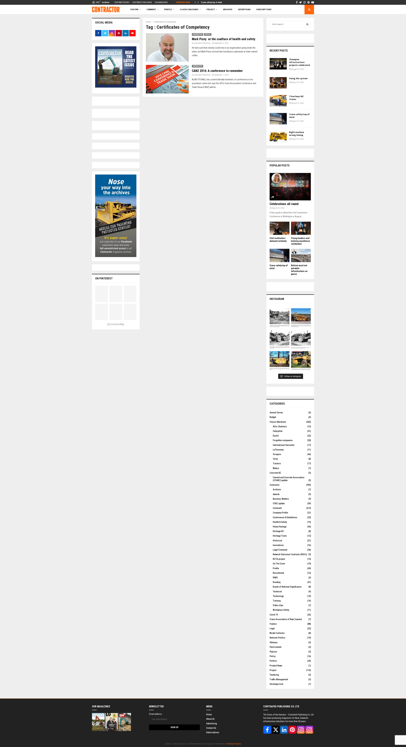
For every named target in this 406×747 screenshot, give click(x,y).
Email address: (155, 714)
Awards (276, 494)
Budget (273, 417)
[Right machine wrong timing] (278, 136)
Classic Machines (189, 9)
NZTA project (279, 559)
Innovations (278, 545)
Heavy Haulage (279, 526)
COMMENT (151, 9)
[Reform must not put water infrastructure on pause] (301, 255)
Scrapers (277, 454)
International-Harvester (284, 445)
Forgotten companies (283, 440)
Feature (134, 9)
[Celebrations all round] (290, 186)
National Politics (277, 637)
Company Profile (280, 512)
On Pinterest (104, 278)
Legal (272, 628)
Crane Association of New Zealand (286, 619)
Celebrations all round (284, 204)
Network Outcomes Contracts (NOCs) (290, 554)
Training (277, 600)
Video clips (278, 605)
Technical (277, 591)
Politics (273, 661)
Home (209, 714)
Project (210, 9)
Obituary (273, 642)
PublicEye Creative (234, 744)
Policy (272, 656)
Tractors (277, 463)
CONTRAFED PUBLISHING (142, 2)
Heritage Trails (280, 536)
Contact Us (211, 728)
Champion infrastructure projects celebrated (299, 62)
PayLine (273, 651)
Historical (277, 540)
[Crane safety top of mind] (278, 118)
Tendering (274, 675)
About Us (210, 719)
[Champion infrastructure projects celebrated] (278, 63)
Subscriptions (212, 732)
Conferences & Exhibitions (285, 517)
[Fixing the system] (278, 83)
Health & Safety (280, 522)
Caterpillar (278, 431)
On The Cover (279, 563)
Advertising (244, 9)
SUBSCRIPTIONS (264, 9)
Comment (277, 508)
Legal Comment (280, 550)
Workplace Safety (281, 610)
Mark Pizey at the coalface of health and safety (223, 39)
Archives (227, 9)
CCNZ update (279, 503)
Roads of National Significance (287, 586)
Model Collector (277, 633)
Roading (276, 582)
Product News (276, 665)
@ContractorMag (115, 324)
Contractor (197, 34)
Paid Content (275, 647)
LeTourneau (278, 449)
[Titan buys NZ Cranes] (278, 100)
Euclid (275, 435)
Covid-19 (274, 614)
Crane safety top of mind (211, 2)
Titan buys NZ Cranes (296, 98)
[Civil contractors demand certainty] (279, 228)
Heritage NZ (278, 531)
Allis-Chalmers (280, 426)
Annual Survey (276, 412)
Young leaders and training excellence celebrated (300, 241)
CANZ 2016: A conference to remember (217, 71)
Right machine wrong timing (296, 133)
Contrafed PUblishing (202, 43)
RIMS (275, 577)
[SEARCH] (307, 24)
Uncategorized (276, 684)
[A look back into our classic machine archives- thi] (279, 318)
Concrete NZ (275, 473)
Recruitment (278, 573)
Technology (278, 596)
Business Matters (281, 499)
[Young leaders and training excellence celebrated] (301, 228)
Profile (168, 9)
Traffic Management (279, 679)
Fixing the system (298, 78)
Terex (275, 459)
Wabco (276, 468)
